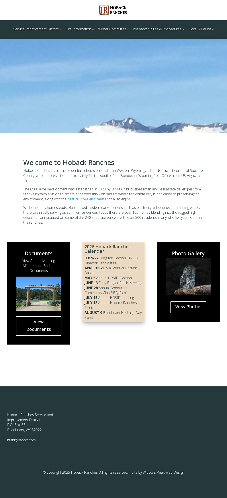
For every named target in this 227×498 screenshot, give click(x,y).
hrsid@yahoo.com (21, 440)
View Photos (188, 307)
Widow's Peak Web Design (163, 472)
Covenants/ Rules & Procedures (156, 29)
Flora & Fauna (199, 29)
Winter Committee (112, 29)
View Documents (38, 325)
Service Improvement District (36, 29)
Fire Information (78, 29)
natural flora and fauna (86, 199)
